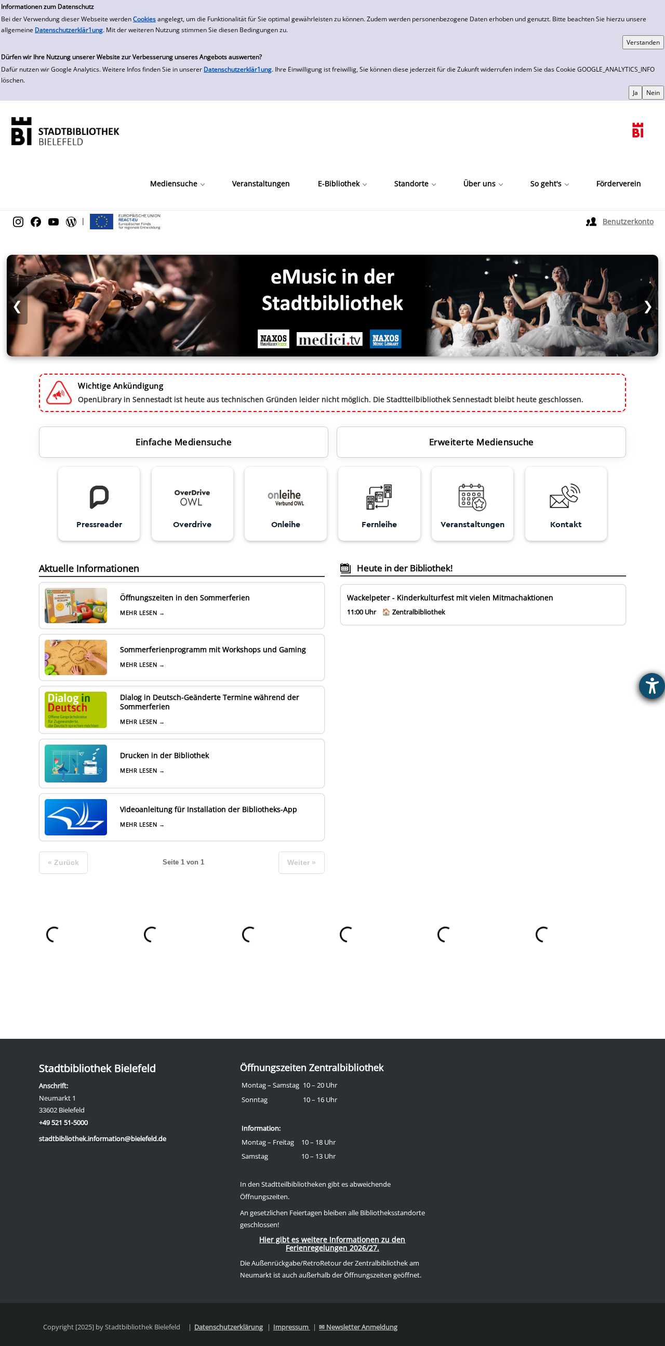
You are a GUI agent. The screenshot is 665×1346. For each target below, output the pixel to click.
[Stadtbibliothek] (64, 130)
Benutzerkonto (628, 221)
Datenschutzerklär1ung (69, 30)
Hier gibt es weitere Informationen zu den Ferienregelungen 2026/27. (332, 1243)
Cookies (144, 19)
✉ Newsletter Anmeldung (358, 1326)
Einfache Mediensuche (184, 442)
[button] (177, 183)
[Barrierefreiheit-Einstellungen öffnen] (652, 686)
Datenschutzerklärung (228, 1326)
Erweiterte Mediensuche (481, 442)
